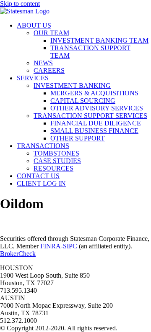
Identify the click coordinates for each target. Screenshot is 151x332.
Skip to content (20, 3)
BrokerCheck (18, 253)
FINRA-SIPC (58, 246)
